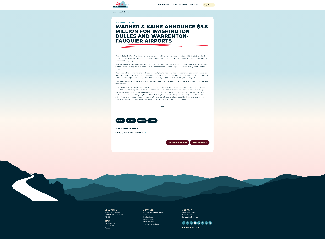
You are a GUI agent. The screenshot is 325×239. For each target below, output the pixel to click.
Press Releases (123, 12)
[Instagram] (191, 222)
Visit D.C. (146, 215)
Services (183, 5)
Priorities (108, 217)
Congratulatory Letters (151, 224)
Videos (107, 228)
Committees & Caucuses (114, 215)
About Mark (163, 5)
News (174, 5)
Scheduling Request (190, 217)
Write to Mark (187, 215)
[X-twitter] (187, 222)
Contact (194, 5)
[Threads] (210, 222)
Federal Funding (149, 219)
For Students (148, 217)
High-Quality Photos (112, 212)
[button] (120, 120)
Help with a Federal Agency (153, 212)
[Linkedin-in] (198, 222)
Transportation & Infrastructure (133, 132)
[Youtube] (195, 222)
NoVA (118, 132)
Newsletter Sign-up (189, 212)
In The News (109, 226)
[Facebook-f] (183, 222)
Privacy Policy (190, 228)
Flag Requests (148, 222)
